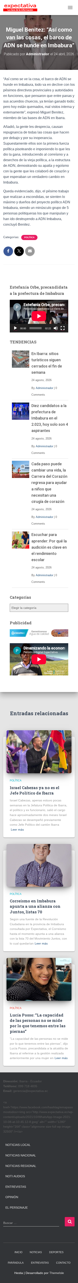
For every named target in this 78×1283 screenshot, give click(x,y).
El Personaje (16, 1207)
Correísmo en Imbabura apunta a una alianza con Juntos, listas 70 (35, 906)
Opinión (11, 1197)
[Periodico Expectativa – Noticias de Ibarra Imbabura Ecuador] (22, 7)
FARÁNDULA (16, 1262)
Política (29, 237)
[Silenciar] (56, 328)
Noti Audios (15, 1176)
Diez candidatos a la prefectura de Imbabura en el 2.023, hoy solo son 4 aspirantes (49, 418)
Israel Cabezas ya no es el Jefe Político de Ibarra (34, 790)
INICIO (18, 1252)
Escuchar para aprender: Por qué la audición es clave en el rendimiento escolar (49, 547)
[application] (39, 316)
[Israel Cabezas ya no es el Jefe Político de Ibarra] (39, 751)
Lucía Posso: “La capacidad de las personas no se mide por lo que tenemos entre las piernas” (37, 1023)
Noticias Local (18, 1145)
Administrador (44, 388)
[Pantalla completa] (62, 328)
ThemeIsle (56, 1273)
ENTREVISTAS (40, 1262)
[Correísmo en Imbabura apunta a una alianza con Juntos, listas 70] (39, 865)
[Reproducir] (15, 328)
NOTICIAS (36, 1252)
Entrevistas (15, 1186)
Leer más (17, 829)
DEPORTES (56, 1252)
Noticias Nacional (20, 1155)
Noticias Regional (20, 1166)
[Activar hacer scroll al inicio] (69, 1274)
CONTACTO (63, 1262)
